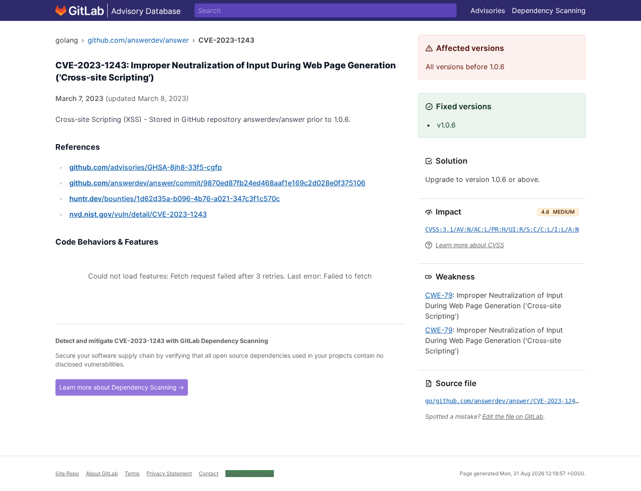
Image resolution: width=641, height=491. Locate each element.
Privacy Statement (169, 473)
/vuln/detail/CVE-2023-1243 (138, 214)
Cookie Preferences (249, 473)
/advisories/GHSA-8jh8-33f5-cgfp (145, 167)
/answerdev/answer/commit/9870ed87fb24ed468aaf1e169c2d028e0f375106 (217, 182)
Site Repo (67, 473)
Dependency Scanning (549, 10)
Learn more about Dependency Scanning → (121, 387)
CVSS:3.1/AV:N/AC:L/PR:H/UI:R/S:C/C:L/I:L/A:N (502, 229)
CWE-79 (439, 295)
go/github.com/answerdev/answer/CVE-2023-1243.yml (509, 400)
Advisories (488, 10)
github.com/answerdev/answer (138, 40)
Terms (132, 473)
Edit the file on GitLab (512, 416)
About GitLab (102, 473)
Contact (208, 473)
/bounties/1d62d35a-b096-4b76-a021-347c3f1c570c (174, 198)
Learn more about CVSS (470, 245)
